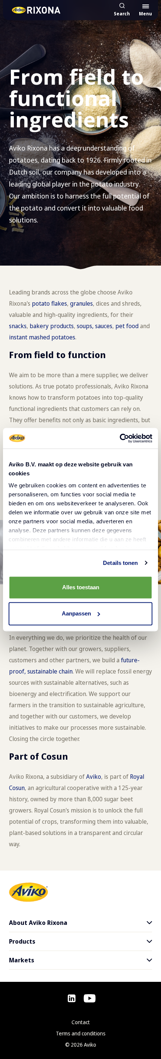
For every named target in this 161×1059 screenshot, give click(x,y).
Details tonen (120, 563)
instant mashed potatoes (42, 337)
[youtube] (89, 998)
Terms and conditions (81, 1033)
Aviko (93, 776)
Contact (81, 1022)
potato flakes (49, 303)
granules (81, 303)
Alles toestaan (80, 587)
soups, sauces (94, 326)
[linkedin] (72, 998)
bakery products (52, 326)
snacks (18, 326)
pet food (127, 326)
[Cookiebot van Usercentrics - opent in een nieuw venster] (119, 438)
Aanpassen (76, 613)
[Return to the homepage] (36, 10)
